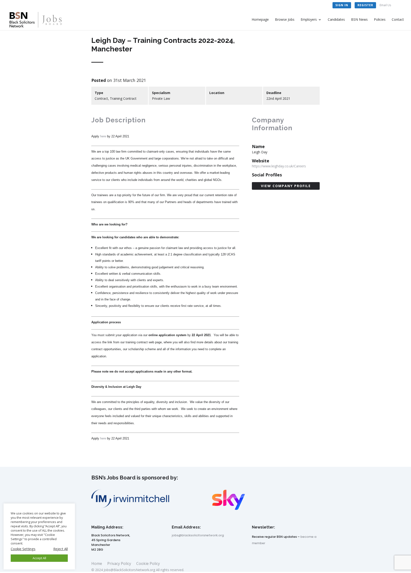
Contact (398, 20)
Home (96, 564)
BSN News (359, 20)
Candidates (336, 20)
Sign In (341, 5)
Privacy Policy (119, 564)
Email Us (385, 5)
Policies (380, 20)
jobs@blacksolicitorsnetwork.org (198, 535)
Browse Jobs (284, 20)
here (103, 136)
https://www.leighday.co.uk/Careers (279, 166)
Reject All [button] (60, 549)
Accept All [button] (39, 558)
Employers (309, 20)
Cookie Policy (148, 564)
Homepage (260, 20)
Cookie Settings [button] (23, 549)
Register (365, 5)
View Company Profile (286, 186)
